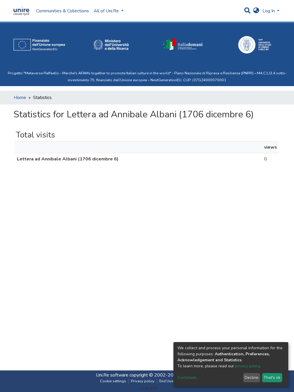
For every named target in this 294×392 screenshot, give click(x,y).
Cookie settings (113, 381)
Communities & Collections (62, 11)
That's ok (272, 377)
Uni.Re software (112, 375)
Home (20, 97)
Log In (269, 11)
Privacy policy (142, 381)
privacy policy (247, 366)
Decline (251, 377)
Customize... (188, 377)
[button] (256, 10)
